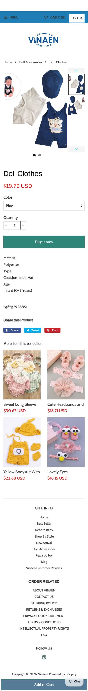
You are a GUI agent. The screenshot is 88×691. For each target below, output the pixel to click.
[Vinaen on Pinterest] (44, 658)
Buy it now (44, 241)
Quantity (10, 217)
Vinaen (43, 674)
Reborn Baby (44, 530)
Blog (44, 562)
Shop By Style (44, 536)
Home (7, 62)
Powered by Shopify (62, 674)
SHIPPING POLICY (44, 603)
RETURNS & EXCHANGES (44, 610)
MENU (14, 17)
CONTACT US (44, 597)
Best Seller (44, 524)
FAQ (44, 635)
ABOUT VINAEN (44, 590)
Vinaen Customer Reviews (44, 568)
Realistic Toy (44, 555)
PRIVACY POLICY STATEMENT (44, 616)
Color (7, 197)
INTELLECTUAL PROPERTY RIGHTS (44, 628)
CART (57, 17)
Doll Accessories (30, 62)
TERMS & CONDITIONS (44, 622)
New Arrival (44, 543)
